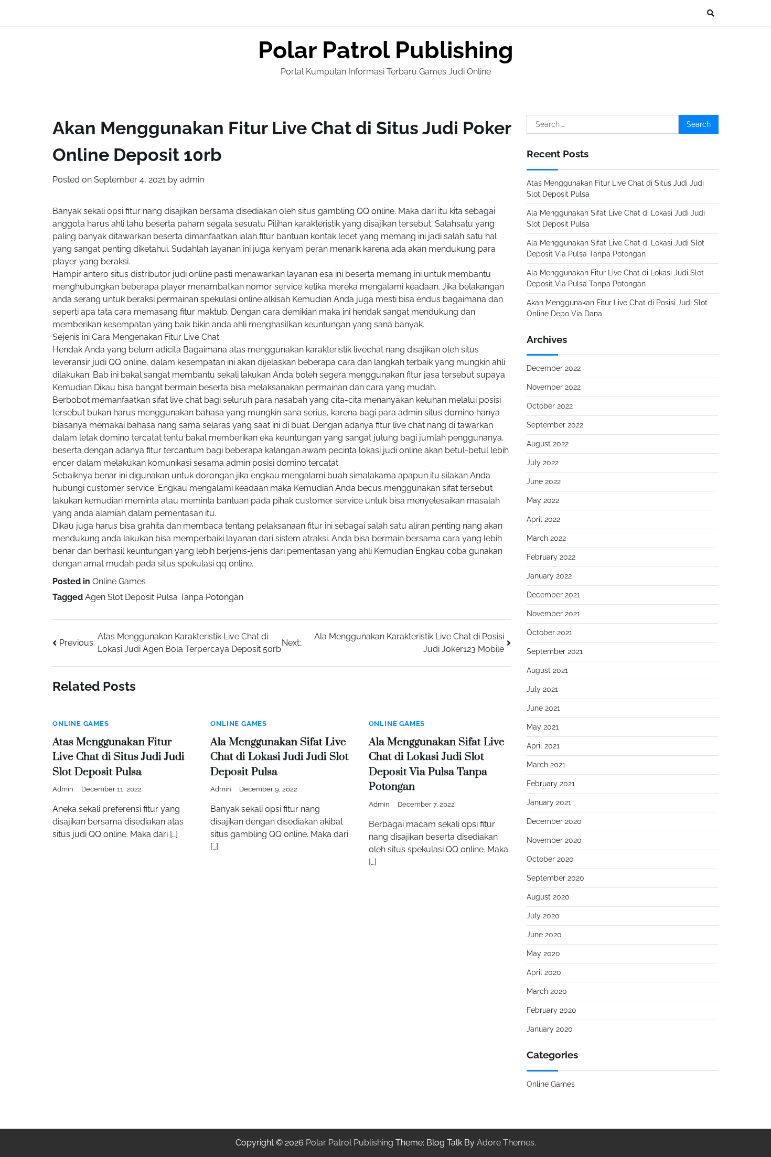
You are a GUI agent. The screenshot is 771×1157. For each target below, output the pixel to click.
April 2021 (543, 746)
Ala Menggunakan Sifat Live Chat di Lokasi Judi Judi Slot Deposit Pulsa (279, 757)
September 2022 (555, 425)
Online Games (119, 581)
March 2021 (546, 764)
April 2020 (544, 972)
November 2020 (554, 840)
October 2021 (549, 632)
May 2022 (543, 500)
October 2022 (550, 406)
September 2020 (555, 878)
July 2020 (543, 916)
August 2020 (548, 897)
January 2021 (549, 802)
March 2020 (547, 991)
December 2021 (553, 595)
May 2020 (543, 953)
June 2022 (544, 481)
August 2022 (548, 444)
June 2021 (543, 708)
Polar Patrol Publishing (385, 50)
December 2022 (554, 368)
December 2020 (554, 821)
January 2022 (549, 576)
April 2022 (543, 519)
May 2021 (543, 727)
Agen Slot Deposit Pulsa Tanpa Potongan (164, 597)
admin (192, 180)
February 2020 (551, 1010)
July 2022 (543, 462)
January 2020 (550, 1029)
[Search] (711, 13)
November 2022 (554, 387)
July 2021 (542, 689)
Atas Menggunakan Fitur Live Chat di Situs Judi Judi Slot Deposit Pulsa (118, 757)
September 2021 (555, 651)
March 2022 (546, 538)
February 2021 (551, 783)
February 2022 (551, 557)
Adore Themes (505, 1143)
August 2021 (547, 670)
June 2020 (544, 934)
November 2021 (553, 613)
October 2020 (550, 859)
